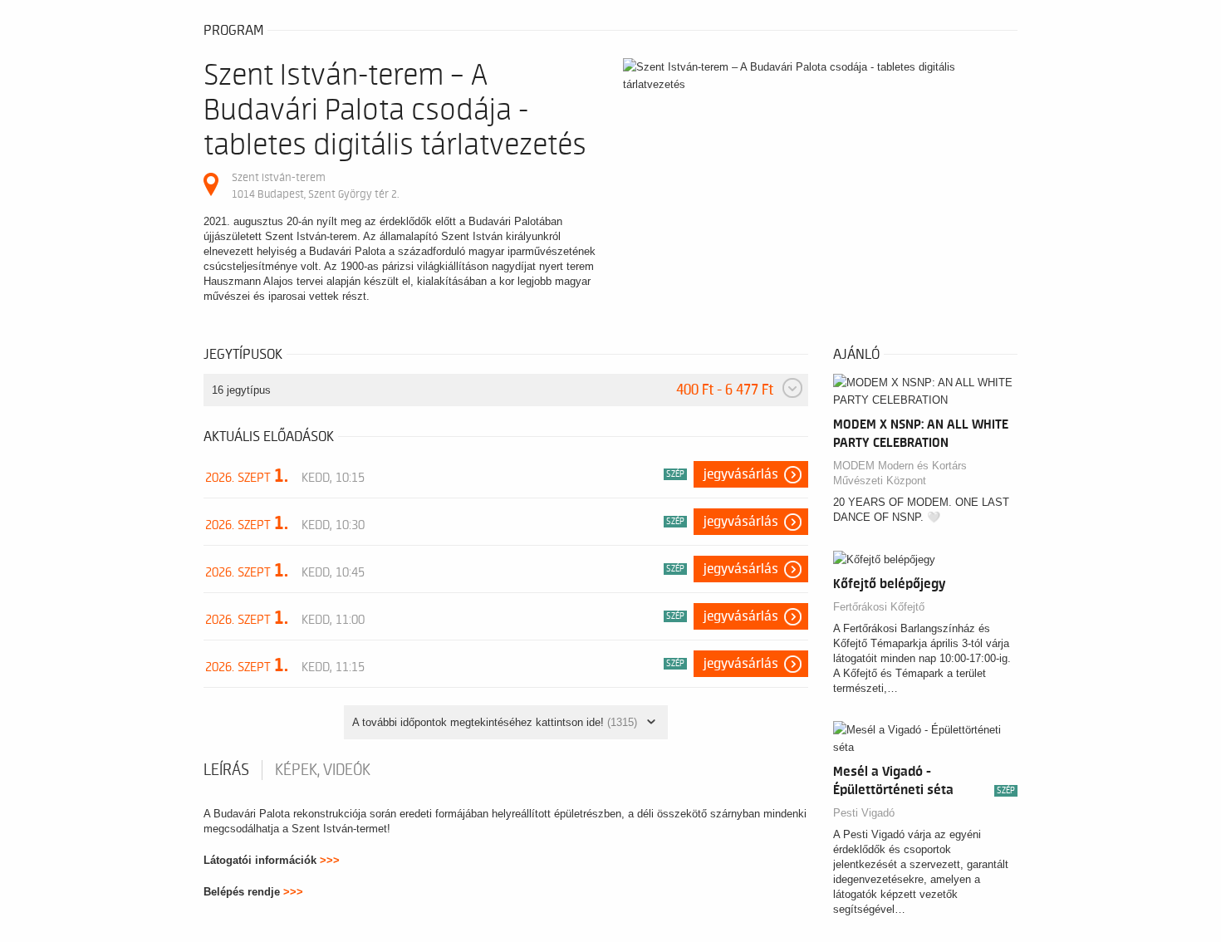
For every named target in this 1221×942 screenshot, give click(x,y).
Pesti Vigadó (864, 813)
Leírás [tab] (226, 770)
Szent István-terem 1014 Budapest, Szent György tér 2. (315, 185)
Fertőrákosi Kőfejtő (878, 607)
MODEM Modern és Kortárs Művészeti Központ (900, 473)
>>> (330, 860)
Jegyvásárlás (741, 474)
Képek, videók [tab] (322, 770)
